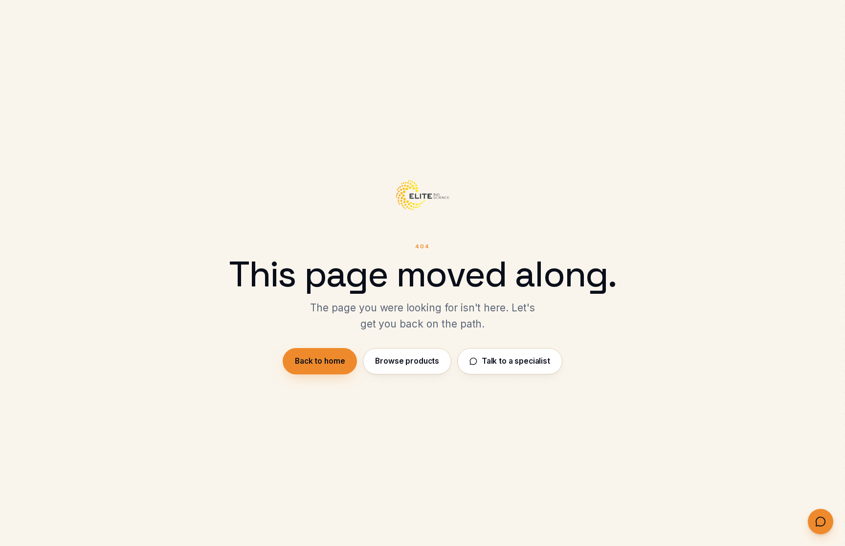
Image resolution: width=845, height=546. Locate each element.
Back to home (320, 361)
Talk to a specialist (516, 361)
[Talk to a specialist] (820, 521)
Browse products (407, 361)
